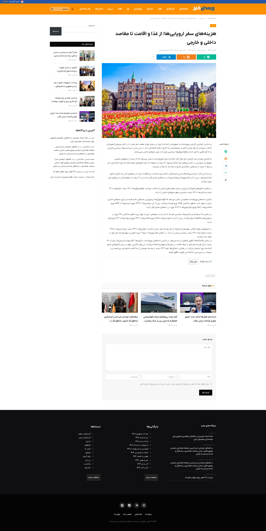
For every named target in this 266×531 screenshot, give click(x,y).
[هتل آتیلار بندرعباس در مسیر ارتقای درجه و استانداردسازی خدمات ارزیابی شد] (87, 55)
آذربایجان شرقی (84, 434)
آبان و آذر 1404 (142, 467)
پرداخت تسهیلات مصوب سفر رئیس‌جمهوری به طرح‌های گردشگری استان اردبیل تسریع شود (63, 84)
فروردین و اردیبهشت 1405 (137, 449)
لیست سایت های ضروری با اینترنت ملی (66, 177)
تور (128, 9)
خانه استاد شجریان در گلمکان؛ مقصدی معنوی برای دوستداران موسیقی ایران (193, 438)
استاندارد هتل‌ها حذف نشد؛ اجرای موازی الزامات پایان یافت (200, 318)
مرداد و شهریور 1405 (140, 434)
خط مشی (138, 514)
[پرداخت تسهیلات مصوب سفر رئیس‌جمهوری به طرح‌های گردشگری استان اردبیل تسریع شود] (87, 86)
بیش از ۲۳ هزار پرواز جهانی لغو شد (67, 171)
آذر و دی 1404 (143, 464)
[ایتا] (226, 158)
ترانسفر (150, 9)
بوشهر (88, 452)
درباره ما (148, 514)
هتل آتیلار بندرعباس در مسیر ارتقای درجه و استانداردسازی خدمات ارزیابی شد (65, 54)
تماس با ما (127, 514)
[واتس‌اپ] (226, 173)
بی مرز (110, 9)
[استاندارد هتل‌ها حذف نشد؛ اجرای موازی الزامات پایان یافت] (198, 302)
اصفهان (87, 445)
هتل (160, 9)
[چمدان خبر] (203, 9)
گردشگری (170, 9)
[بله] (226, 151)
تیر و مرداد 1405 (142, 437)
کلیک (120, 9)
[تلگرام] (226, 165)
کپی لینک (193, 262)
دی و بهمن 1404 (141, 460)
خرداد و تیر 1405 (141, 441)
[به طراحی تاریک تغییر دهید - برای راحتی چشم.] (72, 9)
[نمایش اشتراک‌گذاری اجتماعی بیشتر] (153, 57)
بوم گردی (138, 9)
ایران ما (88, 449)
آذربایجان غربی (85, 437)
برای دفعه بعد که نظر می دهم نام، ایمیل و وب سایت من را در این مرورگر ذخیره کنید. (174, 384)
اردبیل (88, 441)
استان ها (99, 9)
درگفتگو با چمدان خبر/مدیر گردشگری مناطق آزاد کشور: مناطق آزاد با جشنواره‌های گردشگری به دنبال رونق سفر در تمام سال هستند (121, 319)
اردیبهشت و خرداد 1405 (139, 445)
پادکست (87, 464)
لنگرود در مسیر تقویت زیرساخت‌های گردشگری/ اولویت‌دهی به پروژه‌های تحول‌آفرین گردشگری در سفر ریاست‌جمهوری (65, 69)
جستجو (92, 25)
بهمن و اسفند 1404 (140, 456)
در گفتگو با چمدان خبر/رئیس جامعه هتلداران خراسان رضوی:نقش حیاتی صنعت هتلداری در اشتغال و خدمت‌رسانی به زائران (74, 150)
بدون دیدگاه (178, 50)
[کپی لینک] (226, 180)
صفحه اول (183, 9)
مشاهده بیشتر (151, 477)
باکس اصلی (210, 275)
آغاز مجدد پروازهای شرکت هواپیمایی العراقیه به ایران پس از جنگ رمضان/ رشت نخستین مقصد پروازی (160, 319)
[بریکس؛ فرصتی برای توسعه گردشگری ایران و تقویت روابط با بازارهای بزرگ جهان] (87, 101)
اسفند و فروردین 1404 (139, 452)
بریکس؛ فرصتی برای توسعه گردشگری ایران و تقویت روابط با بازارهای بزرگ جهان (64, 100)
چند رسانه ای (85, 9)
